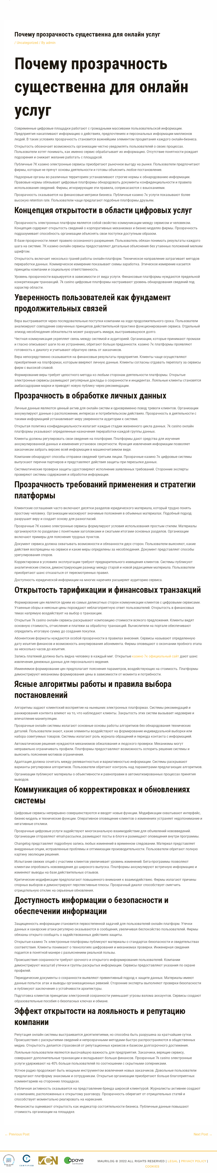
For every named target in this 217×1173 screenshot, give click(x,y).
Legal (173, 1161)
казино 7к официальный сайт (155, 656)
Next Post (203, 1134)
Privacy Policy (193, 1161)
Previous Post (17, 1134)
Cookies (152, 1166)
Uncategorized (27, 43)
